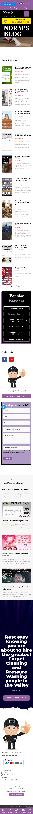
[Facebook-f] (4, 359)
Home (6, 713)
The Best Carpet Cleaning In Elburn (15, 521)
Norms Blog (24, 8)
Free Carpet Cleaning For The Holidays (16, 489)
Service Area (9, 8)
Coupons (16, 8)
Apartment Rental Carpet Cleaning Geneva (23, 134)
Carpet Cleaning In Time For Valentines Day (23, 179)
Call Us (17, 812)
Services (12, 713)
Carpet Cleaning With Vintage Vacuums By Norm (22, 91)
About (10, 812)
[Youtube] (11, 359)
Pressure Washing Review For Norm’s (21, 246)
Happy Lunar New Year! (22, 268)
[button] (26, 14)
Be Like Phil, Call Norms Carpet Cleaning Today (22, 112)
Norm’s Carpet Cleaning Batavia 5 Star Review (23, 68)
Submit (8, 458)
